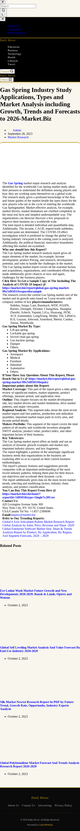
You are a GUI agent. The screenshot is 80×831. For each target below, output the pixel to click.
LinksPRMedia (46, 824)
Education (14, 46)
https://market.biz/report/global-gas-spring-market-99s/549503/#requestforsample (36, 289)
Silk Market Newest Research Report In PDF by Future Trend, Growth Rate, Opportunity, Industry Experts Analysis (37, 705)
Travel (11, 64)
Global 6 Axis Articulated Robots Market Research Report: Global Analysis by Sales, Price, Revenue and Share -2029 (38, 523)
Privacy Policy (63, 805)
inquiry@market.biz (23, 514)
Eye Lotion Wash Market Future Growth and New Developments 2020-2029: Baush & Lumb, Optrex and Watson (36, 594)
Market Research (18, 137)
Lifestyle (13, 60)
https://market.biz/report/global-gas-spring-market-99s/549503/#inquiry (39, 380)
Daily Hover (8, 40)
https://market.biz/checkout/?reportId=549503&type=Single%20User (28, 495)
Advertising (45, 805)
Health (11, 57)
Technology (14, 53)
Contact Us (28, 805)
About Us (13, 805)
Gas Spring (15, 183)
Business (13, 50)
